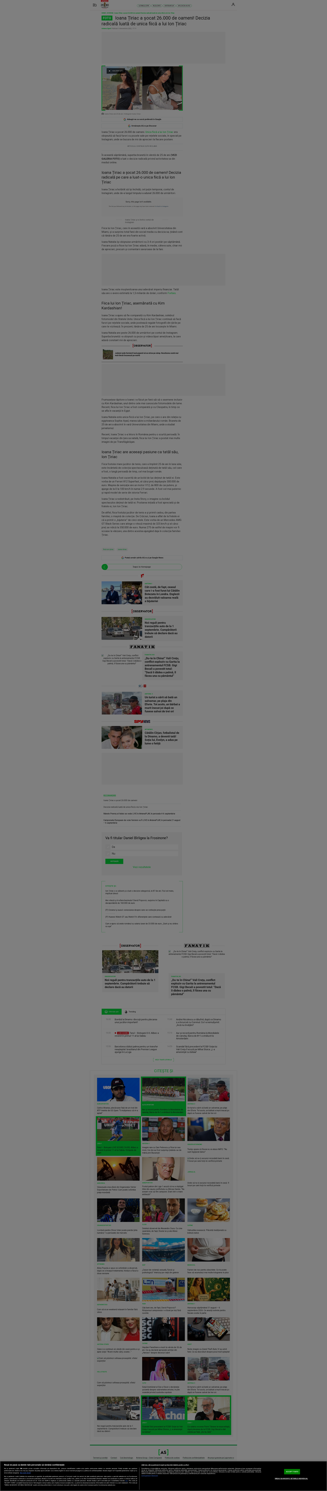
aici (126, 1481)
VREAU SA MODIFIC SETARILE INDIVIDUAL (291, 1478)
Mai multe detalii (25, 1473)
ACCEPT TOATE (292, 1472)
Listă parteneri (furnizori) (149, 1476)
